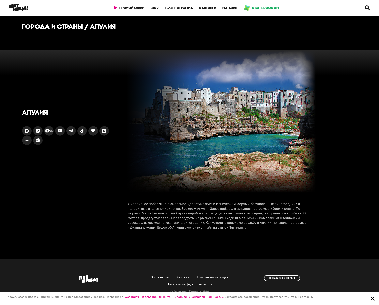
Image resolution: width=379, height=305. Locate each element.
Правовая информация (212, 277)
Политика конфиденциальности (189, 284)
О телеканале (160, 277)
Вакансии (182, 277)
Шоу (155, 8)
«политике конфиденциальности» (199, 297)
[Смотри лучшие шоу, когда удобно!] (18, 8)
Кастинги (207, 8)
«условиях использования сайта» (148, 297)
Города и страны (52, 26)
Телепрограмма (179, 8)
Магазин (229, 8)
